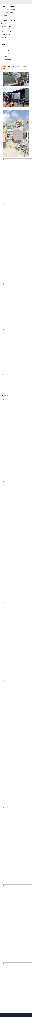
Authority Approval (5, 53)
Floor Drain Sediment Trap (8, 20)
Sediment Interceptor (6, 18)
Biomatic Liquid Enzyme (7, 12)
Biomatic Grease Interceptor (8, 9)
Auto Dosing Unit (5, 15)
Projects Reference (6, 59)
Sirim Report (4, 56)
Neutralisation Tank (6, 26)
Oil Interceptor (4, 23)
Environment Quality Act (7, 50)
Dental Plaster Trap (6, 37)
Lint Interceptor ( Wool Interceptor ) (10, 31)
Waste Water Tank (5, 34)
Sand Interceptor (5, 29)
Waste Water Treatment (7, 48)
